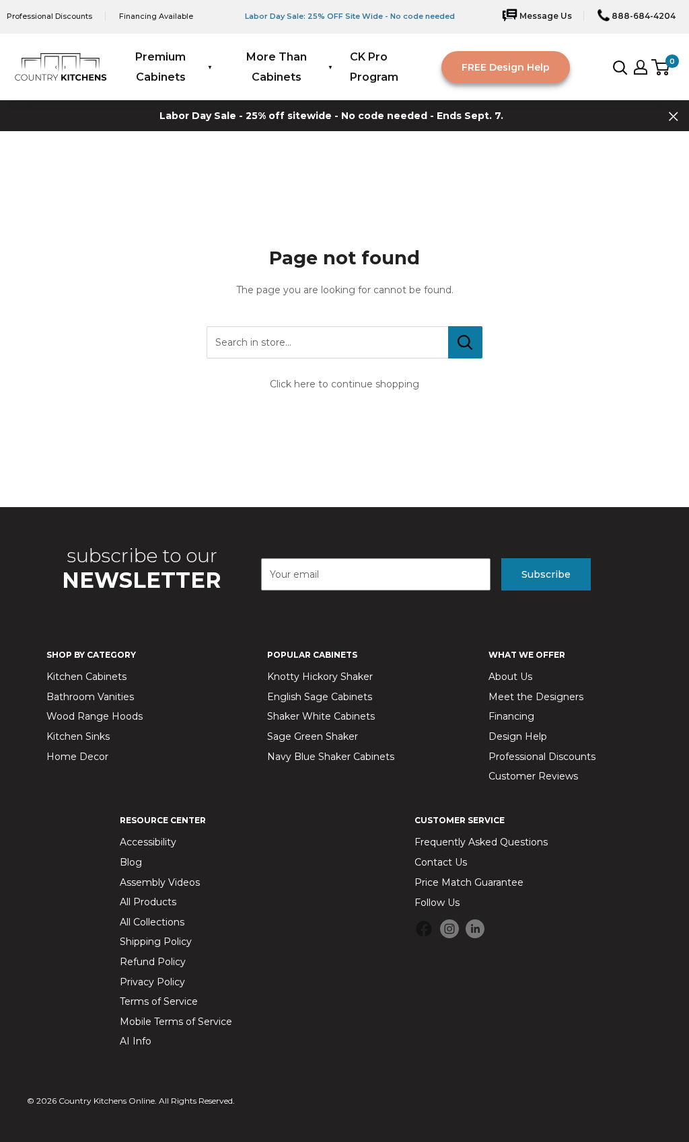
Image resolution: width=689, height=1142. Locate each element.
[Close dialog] (584, 427)
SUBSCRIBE (476, 741)
